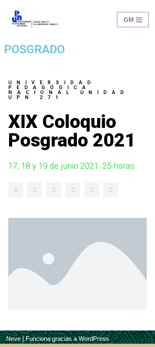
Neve (13, 338)
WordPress (94, 338)
